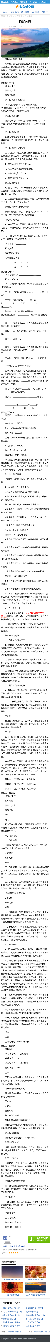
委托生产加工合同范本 (34, 1319)
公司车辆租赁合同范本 (34, 1308)
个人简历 (4, 2)
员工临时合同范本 (33, 1312)
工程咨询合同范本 (33, 1326)
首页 (5, 12)
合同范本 (28, 16)
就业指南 (25, 12)
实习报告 (33, 2)
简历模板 (23, 2)
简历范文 (14, 2)
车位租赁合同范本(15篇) (35, 1315)
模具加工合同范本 (33, 1322)
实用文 (45, 12)
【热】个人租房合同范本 (12, 1322)
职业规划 (43, 2)
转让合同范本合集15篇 (11, 1315)
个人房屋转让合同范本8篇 (12, 1312)
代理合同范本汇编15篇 (11, 1308)
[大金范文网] (25, 7)
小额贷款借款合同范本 (11, 1326)
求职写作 (15, 12)
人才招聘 (35, 12)
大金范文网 (15, 1339)
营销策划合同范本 (9, 1319)
